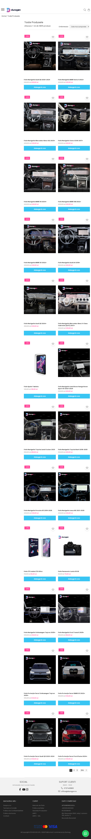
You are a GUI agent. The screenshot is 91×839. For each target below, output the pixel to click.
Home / (4, 16)
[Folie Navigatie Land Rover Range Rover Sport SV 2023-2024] (74, 362)
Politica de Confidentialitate (13, 811)
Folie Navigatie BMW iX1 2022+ (35, 263)
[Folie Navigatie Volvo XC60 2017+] (74, 117)
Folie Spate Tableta (31, 387)
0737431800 (69, 788)
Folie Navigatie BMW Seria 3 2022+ (71, 80)
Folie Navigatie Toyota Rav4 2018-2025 (72, 449)
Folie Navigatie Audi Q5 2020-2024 (37, 80)
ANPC (35, 813)
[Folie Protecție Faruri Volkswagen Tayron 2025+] (40, 669)
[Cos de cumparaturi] (89, 10)
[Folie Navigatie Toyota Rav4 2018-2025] (74, 425)
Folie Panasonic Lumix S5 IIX (68, 571)
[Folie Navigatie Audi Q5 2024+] (40, 299)
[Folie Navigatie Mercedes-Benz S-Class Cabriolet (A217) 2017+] (74, 299)
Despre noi (7, 805)
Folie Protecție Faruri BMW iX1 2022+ (71, 693)
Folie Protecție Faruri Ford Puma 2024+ (72, 756)
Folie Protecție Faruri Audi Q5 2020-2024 (39, 756)
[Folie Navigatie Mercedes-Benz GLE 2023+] (40, 117)
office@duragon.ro (69, 791)
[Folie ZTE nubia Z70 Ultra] (40, 547)
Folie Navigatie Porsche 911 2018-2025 (38, 510)
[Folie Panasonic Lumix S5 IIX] (74, 547)
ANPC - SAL (36, 816)
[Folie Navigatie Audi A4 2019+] (74, 239)
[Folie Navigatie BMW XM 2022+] (74, 178)
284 (82, 770)
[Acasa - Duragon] (15, 10)
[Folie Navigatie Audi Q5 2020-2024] (40, 56)
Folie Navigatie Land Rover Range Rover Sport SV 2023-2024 (73, 388)
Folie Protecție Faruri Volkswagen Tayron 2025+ (39, 694)
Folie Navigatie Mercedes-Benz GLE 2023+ (39, 141)
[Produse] (3, 10)
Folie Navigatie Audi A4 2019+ (69, 263)
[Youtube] (23, 789)
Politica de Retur (38, 808)
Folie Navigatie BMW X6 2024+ (35, 202)
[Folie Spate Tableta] (40, 362)
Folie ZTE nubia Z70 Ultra (33, 571)
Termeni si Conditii (10, 808)
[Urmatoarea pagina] (86, 770)
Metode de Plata (39, 805)
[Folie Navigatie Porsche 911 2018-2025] (40, 486)
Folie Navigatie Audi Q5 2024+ (35, 323)
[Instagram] (27, 789)
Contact (6, 816)
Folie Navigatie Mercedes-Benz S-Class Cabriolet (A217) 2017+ (73, 324)
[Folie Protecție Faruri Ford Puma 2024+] (74, 732)
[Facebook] (20, 789)
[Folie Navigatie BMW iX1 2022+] (40, 239)
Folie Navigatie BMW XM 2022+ (69, 202)
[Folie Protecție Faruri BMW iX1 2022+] (74, 669)
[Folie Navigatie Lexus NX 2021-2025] (74, 486)
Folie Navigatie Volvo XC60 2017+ (70, 141)
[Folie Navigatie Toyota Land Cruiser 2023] (40, 425)
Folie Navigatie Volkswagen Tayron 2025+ (39, 632)
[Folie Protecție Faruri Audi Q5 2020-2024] (40, 732)
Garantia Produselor (40, 811)
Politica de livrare (9, 813)
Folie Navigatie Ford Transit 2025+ (71, 632)
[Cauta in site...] (85, 10)
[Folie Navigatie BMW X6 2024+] (40, 178)
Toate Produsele (14, 16)
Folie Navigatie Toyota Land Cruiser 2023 (39, 449)
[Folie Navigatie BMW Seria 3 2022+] (74, 56)
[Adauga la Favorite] (53, 37)
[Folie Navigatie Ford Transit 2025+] (74, 608)
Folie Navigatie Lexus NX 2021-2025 (71, 510)
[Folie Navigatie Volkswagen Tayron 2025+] (40, 608)
